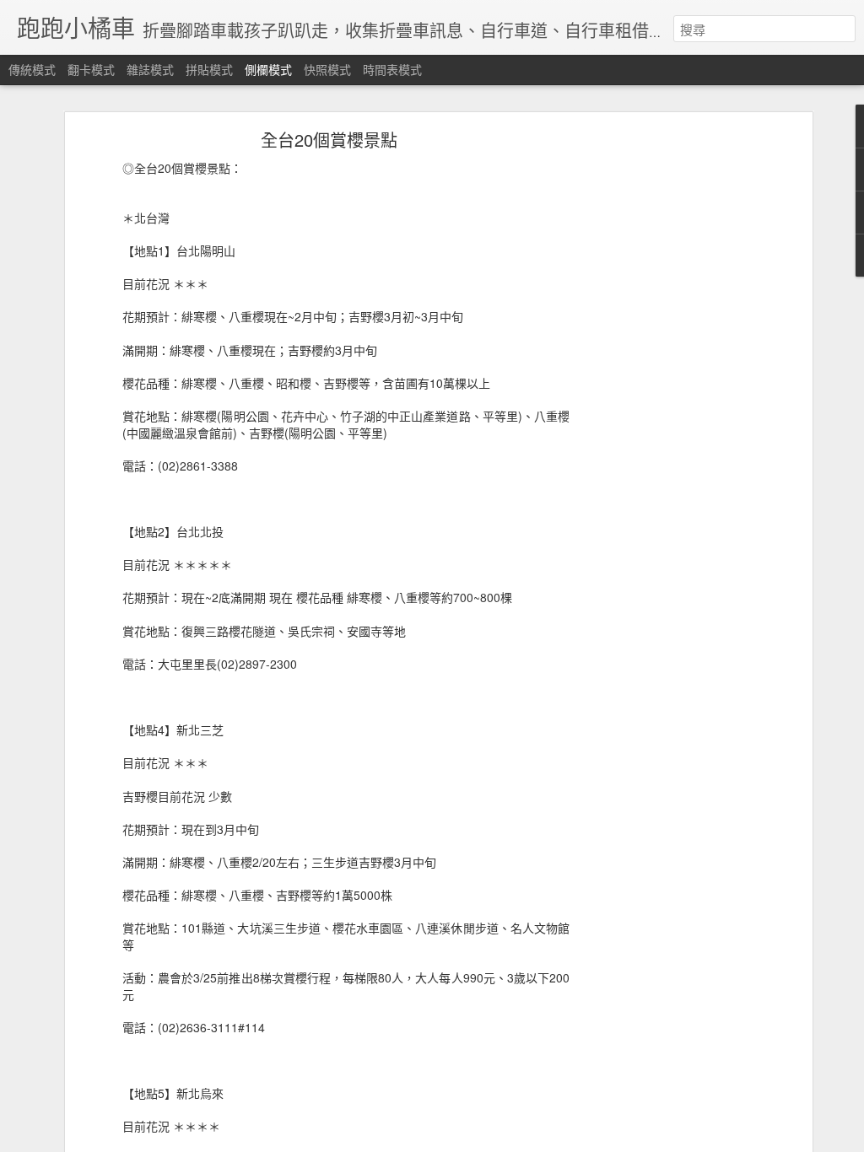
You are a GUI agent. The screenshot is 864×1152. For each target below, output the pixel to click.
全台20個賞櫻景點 (329, 139)
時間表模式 (392, 69)
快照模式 (327, 69)
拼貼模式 (209, 69)
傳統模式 (32, 69)
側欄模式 (268, 69)
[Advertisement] (662, 401)
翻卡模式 (91, 69)
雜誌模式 (150, 69)
